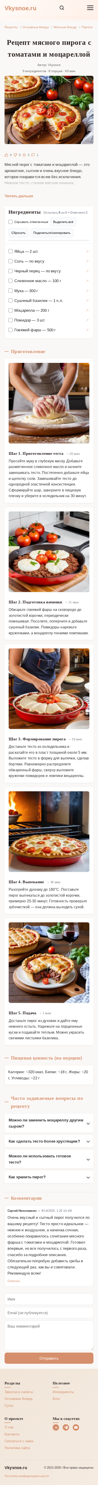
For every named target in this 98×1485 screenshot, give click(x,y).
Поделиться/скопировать (51, 232)
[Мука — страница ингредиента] (87, 291)
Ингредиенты (63, 1391)
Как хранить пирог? (27, 1176)
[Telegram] (66, 1427)
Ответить (14, 1281)
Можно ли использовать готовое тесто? (40, 1158)
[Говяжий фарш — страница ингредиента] (87, 330)
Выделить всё (63, 222)
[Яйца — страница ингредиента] (87, 251)
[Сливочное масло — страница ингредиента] (87, 281)
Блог (56, 1398)
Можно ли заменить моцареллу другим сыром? (46, 1122)
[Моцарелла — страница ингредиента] (87, 310)
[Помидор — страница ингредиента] (87, 320)
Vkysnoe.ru (20, 8)
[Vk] (56, 1427)
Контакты (12, 1434)
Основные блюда (18, 1398)
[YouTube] (76, 1427)
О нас (9, 1427)
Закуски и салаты (19, 1391)
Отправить (49, 1358)
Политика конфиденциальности (27, 1476)
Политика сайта (17, 1447)
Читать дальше (19, 195)
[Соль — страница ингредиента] (87, 261)
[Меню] (90, 7)
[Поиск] (61, 7)
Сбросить (18, 232)
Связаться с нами (19, 1441)
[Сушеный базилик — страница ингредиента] (87, 300)
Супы (9, 1405)
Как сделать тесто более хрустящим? (44, 1140)
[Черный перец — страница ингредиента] (87, 271)
